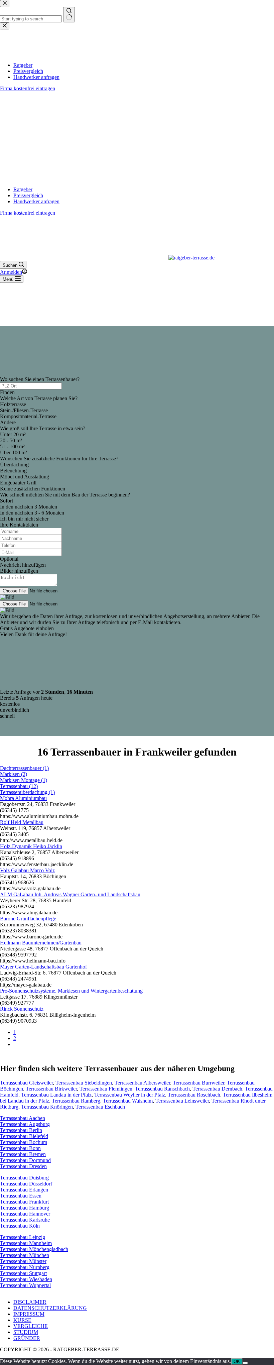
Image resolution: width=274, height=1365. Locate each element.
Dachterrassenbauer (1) (24, 768)
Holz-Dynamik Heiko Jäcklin (31, 846)
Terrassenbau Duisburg (24, 1177)
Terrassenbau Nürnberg (24, 1267)
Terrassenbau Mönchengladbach (34, 1249)
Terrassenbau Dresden (23, 1166)
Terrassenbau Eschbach (100, 1107)
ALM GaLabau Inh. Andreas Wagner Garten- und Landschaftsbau (70, 894)
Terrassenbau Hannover (25, 1214)
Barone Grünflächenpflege (28, 918)
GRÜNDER (26, 1338)
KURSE (22, 1320)
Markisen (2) (13, 774)
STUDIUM (25, 1332)
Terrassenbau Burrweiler (198, 1083)
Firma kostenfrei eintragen (27, 213)
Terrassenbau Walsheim (128, 1101)
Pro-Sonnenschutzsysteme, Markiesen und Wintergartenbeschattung (71, 991)
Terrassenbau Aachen (22, 1118)
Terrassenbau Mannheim (26, 1243)
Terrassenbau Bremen (23, 1154)
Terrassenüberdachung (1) (27, 792)
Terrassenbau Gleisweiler (26, 1083)
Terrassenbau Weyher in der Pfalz (129, 1095)
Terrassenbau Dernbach (217, 1089)
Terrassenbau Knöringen (47, 1107)
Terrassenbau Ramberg (76, 1101)
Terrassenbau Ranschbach (162, 1089)
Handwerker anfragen (36, 201)
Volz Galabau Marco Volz (27, 870)
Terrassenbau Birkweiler (51, 1089)
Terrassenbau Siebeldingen (83, 1083)
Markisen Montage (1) (23, 780)
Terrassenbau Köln (20, 1226)
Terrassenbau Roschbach (194, 1095)
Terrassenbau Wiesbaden (26, 1279)
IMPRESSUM (28, 1314)
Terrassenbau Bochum (23, 1142)
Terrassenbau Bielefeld (24, 1136)
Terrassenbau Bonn (20, 1148)
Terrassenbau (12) (19, 786)
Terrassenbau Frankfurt (24, 1202)
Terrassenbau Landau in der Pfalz (56, 1095)
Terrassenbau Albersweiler (142, 1083)
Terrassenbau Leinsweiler (182, 1101)
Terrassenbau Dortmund (25, 1160)
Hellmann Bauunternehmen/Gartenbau (41, 942)
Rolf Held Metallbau (21, 822)
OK (237, 1361)
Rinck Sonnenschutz (21, 1009)
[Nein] (245, 1363)
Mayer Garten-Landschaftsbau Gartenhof (43, 967)
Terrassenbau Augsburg (25, 1124)
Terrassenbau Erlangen (24, 1189)
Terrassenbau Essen (20, 1196)
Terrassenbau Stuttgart (23, 1273)
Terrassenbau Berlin (21, 1130)
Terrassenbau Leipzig (22, 1237)
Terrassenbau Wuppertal (25, 1285)
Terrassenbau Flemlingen (106, 1089)
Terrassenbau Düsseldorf (26, 1183)
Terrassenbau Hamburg (24, 1208)
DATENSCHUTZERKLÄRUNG (50, 1308)
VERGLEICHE (30, 1326)
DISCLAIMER (29, 1302)
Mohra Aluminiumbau (23, 798)
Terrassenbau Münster (23, 1261)
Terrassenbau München (24, 1255)
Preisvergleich (28, 195)
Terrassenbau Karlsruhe (25, 1220)
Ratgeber (22, 189)
